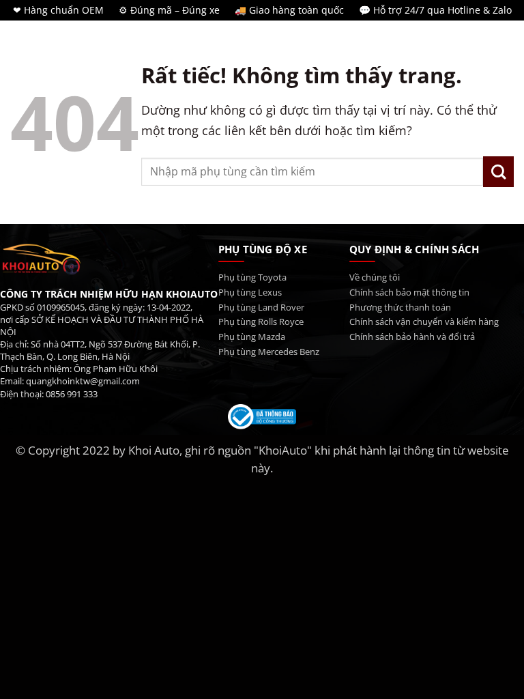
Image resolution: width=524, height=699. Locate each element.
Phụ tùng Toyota (252, 277)
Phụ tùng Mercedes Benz (268, 352)
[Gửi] (498, 171)
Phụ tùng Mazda (251, 337)
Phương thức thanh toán (400, 307)
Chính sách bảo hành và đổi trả (412, 337)
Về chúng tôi (374, 277)
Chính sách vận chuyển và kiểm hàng (424, 322)
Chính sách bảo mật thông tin (409, 292)
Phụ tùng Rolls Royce (261, 322)
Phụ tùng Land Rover (261, 307)
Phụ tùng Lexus (250, 292)
